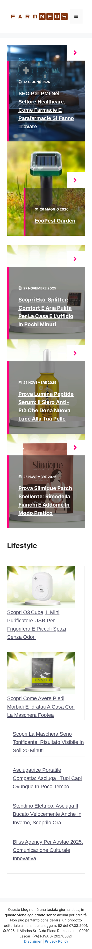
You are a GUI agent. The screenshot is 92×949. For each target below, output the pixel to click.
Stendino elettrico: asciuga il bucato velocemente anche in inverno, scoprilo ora (47, 814)
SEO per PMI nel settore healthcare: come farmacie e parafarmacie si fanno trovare (46, 110)
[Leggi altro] (76, 53)
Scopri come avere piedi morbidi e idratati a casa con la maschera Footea (41, 706)
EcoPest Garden (55, 221)
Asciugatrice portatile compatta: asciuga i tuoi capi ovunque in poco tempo (47, 778)
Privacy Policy (56, 941)
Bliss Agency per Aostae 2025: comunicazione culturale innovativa (48, 850)
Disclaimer (33, 941)
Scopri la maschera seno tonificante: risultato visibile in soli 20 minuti (48, 742)
